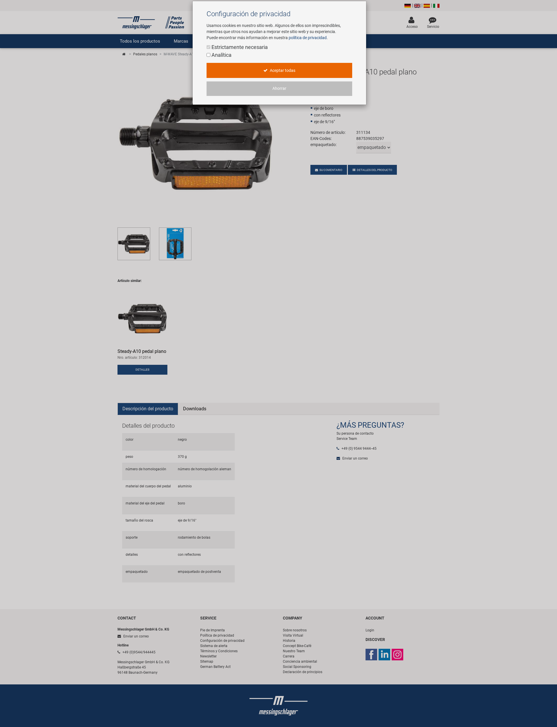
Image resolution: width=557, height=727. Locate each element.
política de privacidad (308, 37)
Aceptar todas (282, 70)
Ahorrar (279, 88)
